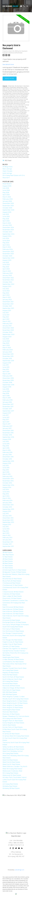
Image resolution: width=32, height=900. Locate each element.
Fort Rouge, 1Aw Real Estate (12, 640)
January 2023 (7, 275)
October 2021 (7, 306)
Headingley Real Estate (8, 118)
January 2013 (7, 516)
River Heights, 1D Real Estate (13, 707)
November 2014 (8, 481)
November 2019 (8, 356)
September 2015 (8, 461)
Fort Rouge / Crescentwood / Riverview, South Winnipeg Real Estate (14, 635)
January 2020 (7, 352)
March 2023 (7, 271)
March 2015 (6, 474)
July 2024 (6, 238)
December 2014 (8, 478)
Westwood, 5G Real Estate (12, 154)
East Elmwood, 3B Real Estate (17, 100)
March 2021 (6, 321)
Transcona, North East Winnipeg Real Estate (18, 144)
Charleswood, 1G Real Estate (13, 585)
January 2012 (7, 540)
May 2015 (6, 470)
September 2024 (8, 234)
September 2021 (8, 308)
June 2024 (6, 240)
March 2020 (7, 347)
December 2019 (8, 354)
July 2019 (6, 365)
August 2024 (7, 236)
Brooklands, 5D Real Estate (19, 91)
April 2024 (6, 245)
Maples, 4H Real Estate (13, 122)
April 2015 (6, 472)
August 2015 (7, 463)
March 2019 (6, 374)
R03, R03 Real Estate (12, 128)
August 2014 (7, 487)
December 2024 (8, 227)
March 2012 (6, 535)
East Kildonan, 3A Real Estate (13, 609)
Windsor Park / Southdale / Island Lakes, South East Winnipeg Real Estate (14, 780)
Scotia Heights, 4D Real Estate (15, 138)
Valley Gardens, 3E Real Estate (9, 145)
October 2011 (7, 544)
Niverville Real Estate (24, 122)
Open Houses (7, 171)
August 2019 (7, 363)
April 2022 (6, 295)
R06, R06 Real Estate (22, 128)
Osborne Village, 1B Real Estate (15, 126)
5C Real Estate (8, 565)
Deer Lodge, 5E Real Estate (9, 97)
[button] (10, 848)
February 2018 (7, 400)
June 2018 (6, 391)
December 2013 (8, 505)
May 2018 (6, 393)
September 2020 (8, 334)
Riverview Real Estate (10, 712)
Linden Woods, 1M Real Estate (20, 118)
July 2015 (6, 465)
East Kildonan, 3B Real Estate (20, 102)
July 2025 (6, 214)
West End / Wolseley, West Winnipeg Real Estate (13, 148)
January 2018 (7, 402)
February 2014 (7, 500)
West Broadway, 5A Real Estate (13, 749)
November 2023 (8, 253)
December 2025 (8, 203)
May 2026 (6, 192)
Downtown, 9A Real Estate (21, 97)
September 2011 (8, 546)
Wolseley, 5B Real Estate (23, 157)
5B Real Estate (20, 87)
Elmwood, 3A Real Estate (18, 104)
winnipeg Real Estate (10, 784)
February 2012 (7, 537)
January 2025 (7, 225)
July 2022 (6, 288)
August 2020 (7, 336)
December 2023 (8, 251)
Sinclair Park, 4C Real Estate (12, 139)
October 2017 (7, 409)
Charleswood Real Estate (15, 52)
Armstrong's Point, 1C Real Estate (20, 89)
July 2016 (6, 441)
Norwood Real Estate (17, 125)
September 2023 (8, 258)
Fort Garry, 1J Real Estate (11, 629)
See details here (8, 64)
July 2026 (6, 188)
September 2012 (8, 522)
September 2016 (8, 437)
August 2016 (7, 439)
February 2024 (8, 249)
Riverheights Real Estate (18, 134)
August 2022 (7, 286)
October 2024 (7, 232)
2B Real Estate (6, 87)
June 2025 (6, 216)
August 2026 (7, 186)
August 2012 (7, 524)
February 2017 (7, 426)
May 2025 (6, 219)
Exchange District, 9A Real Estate (14, 622)
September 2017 (8, 411)
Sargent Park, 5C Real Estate (13, 720)
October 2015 (7, 459)
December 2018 (8, 378)
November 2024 (8, 229)
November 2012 (8, 520)
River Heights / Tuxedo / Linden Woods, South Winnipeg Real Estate (16, 130)
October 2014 (7, 483)
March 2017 (6, 424)
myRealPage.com (19, 869)
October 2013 (7, 507)
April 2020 (6, 345)
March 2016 (6, 450)
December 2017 (8, 404)
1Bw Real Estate (18, 86)
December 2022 (8, 278)
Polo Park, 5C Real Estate (11, 690)
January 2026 (7, 201)
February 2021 (7, 323)
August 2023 (7, 260)
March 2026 (7, 197)
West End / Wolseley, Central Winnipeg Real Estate (17, 147)
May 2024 (6, 243)
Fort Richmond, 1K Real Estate (12, 109)
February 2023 (8, 273)
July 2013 (6, 513)
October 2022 (7, 282)
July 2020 (6, 339)
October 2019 (7, 358)
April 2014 (6, 496)
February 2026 (8, 199)
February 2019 (7, 376)
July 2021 (6, 312)
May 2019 (6, 369)
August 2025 (7, 212)
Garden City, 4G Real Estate (9, 113)
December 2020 (8, 328)
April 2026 (6, 194)
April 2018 (6, 395)
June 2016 (6, 443)
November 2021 (8, 304)
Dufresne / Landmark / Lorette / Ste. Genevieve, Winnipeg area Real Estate (15, 603)
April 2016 (6, 448)
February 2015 (7, 476)
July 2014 (6, 489)
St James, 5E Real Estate (18, 141)
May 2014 (6, 494)
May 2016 (6, 446)
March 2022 (7, 297)
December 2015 (8, 457)
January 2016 (7, 454)
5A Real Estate (13, 87)
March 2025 (7, 223)
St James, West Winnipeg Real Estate (16, 736)
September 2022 (8, 284)
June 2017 (6, 417)
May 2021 (6, 317)
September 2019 (8, 360)
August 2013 (7, 511)
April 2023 (6, 269)
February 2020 (8, 350)
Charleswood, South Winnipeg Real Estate (18, 94)
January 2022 (7, 299)
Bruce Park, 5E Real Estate (12, 581)
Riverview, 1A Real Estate (13, 135)
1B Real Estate (11, 86)
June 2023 (6, 264)
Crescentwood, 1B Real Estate (9, 96)
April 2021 (6, 319)
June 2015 (6, 467)
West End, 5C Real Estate (11, 764)
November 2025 (8, 205)
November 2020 (8, 330)
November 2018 (8, 380)
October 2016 (7, 435)
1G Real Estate (26, 86)
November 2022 (8, 280)
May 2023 (6, 267)
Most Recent (7, 184)
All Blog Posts (7, 167)
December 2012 (8, 518)
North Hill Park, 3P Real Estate (9, 123)
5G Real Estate (9, 89)
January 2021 (7, 326)
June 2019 (6, 367)
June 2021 (6, 315)
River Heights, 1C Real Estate (19, 132)
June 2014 (6, 492)
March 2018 (7, 398)
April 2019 (6, 371)
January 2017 (7, 428)
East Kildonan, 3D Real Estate (13, 613)
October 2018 (7, 382)
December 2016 (8, 430)
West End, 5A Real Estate (13, 150)
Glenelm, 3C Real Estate (20, 113)
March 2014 (7, 498)
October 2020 (7, 332)
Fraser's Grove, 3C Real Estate (20, 112)
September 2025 (8, 210)
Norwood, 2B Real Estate (11, 685)
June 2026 (6, 190)
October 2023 (7, 256)
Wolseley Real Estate (12, 157)
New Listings (7, 169)
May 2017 (6, 419)
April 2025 (6, 221)
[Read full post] (16, 29)
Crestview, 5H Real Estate (21, 96)
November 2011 (8, 542)
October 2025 (7, 208)
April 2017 (6, 422)
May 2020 (6, 343)
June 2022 (6, 291)
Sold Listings (7, 173)
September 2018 (8, 385)
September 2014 (8, 485)
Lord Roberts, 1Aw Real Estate (13, 662)
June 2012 (6, 529)
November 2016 (8, 433)
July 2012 (6, 526)
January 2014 (7, 502)
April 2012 (6, 533)
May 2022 (6, 293)
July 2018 (6, 389)
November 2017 (8, 406)
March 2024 (7, 247)
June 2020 (6, 341)
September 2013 (8, 509)
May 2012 (6, 531)
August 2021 (7, 310)
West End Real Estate (10, 760)
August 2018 (7, 387)
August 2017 (7, 413)
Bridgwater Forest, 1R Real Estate (10, 90)
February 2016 (7, 452)
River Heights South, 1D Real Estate (15, 703)
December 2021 (8, 302)
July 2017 (6, 415)
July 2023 (6, 262)
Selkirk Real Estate (9, 725)
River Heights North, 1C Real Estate (14, 131)
